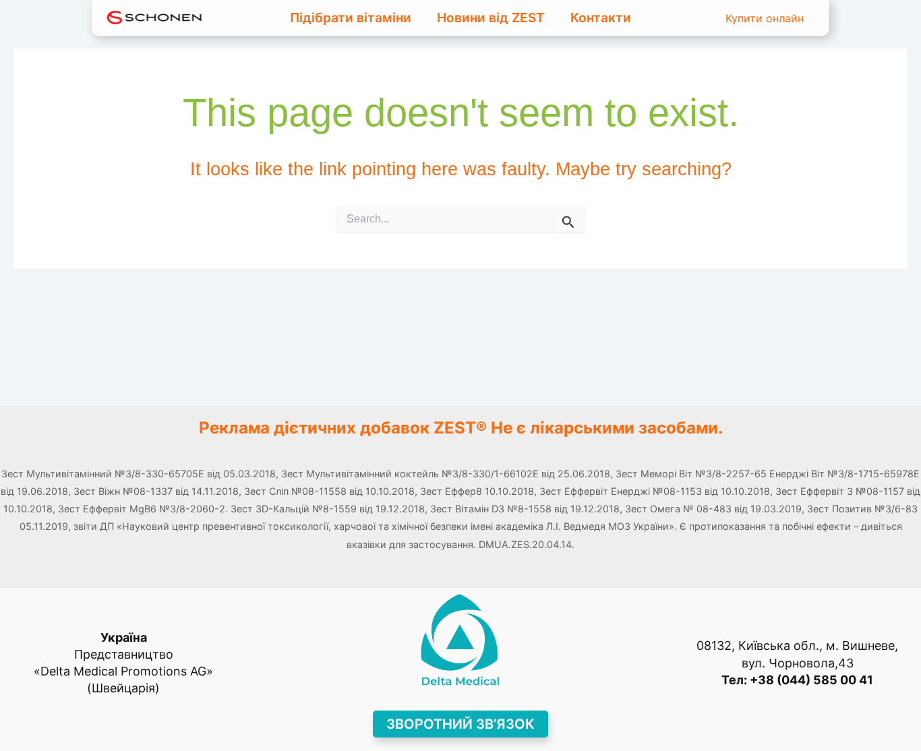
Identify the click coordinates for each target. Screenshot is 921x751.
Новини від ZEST (491, 17)
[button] (460, 724)
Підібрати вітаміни (350, 17)
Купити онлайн (764, 18)
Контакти (600, 17)
